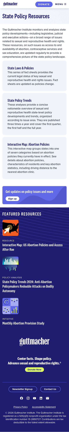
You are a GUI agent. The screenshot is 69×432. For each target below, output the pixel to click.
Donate (44, 4)
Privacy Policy (20, 407)
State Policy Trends (19, 100)
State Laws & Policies (21, 67)
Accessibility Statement (44, 407)
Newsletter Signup (22, 389)
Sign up (12, 198)
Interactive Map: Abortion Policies (28, 144)
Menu (59, 4)
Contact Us (50, 389)
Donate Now (34, 369)
